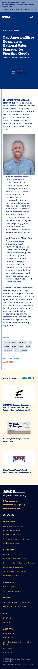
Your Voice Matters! (12, 591)
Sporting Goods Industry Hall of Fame (17, 643)
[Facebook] (4, 362)
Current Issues (9, 587)
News (6, 613)
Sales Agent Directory (13, 567)
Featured (6, 57)
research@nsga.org (12, 508)
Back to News (12, 30)
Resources (8, 550)
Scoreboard (8, 622)
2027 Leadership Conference (16, 602)
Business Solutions (11, 575)
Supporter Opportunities (14, 606)
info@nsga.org (10, 501)
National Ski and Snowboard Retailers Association (18, 6)
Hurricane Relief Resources (15, 558)
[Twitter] (10, 362)
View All (26, 378)
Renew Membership (12, 534)
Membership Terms (11, 664)
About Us (8, 629)
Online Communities (12, 543)
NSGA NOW (8, 618)
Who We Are (8, 633)
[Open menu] (32, 17)
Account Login (12, 10)
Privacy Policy (27, 664)
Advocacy (8, 582)
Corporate (15, 57)
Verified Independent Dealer (16, 539)
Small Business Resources (14, 571)
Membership (9, 522)
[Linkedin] (7, 362)
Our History (8, 638)
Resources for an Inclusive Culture (18, 563)
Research (7, 554)
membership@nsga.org (14, 505)
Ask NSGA (7, 648)
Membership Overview (13, 526)
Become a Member (28, 10)
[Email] (12, 362)
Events (6, 598)
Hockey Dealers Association (13, 3)
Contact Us (8, 652)
